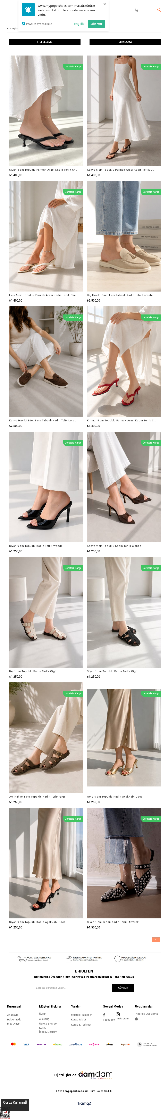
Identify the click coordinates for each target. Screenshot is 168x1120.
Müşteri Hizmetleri (81, 1014)
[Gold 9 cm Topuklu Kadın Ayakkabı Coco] (124, 737)
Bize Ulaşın (13, 1023)
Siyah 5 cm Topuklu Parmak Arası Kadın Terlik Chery (43, 169)
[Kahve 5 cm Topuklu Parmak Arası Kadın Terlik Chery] (124, 111)
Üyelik (42, 1013)
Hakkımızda (14, 1019)
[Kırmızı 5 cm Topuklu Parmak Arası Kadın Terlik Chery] (124, 361)
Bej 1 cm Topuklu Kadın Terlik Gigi (32, 671)
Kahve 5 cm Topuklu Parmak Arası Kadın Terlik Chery (121, 169)
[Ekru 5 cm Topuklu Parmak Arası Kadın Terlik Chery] (46, 236)
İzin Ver (96, 24)
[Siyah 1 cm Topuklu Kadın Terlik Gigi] (124, 612)
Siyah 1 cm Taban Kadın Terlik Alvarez (113, 922)
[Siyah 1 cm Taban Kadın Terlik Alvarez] (124, 863)
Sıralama (125, 41)
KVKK (42, 1027)
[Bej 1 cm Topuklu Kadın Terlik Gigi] (46, 612)
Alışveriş (44, 1018)
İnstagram (123, 1018)
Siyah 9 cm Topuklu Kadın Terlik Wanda (36, 545)
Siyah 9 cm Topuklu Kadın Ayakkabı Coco (37, 922)
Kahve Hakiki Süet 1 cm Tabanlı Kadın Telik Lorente (43, 420)
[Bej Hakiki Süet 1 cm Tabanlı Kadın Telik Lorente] (124, 236)
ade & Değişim (48, 1031)
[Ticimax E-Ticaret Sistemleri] (84, 1104)
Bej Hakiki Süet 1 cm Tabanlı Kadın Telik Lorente (120, 295)
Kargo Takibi (78, 1019)
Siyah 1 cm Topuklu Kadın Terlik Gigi (112, 671)
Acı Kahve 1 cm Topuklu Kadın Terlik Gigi (37, 796)
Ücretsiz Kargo (48, 1023)
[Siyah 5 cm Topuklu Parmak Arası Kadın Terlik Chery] (46, 111)
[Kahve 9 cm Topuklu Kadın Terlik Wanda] (124, 487)
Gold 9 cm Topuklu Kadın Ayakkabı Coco (115, 796)
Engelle (79, 24)
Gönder (123, 987)
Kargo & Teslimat (81, 1024)
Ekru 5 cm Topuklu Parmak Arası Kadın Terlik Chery (43, 295)
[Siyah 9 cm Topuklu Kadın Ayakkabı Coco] (46, 863)
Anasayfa (12, 1014)
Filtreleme (44, 41)
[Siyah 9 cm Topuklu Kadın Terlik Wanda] (46, 487)
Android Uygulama (146, 1013)
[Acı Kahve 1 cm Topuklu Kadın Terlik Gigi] (46, 737)
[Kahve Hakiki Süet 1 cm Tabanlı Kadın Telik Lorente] (46, 361)
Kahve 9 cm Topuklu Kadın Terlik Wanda (114, 545)
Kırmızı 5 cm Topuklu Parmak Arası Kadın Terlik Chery (121, 420)
